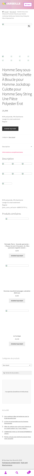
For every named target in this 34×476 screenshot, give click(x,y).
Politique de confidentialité (11, 463)
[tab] (17, 147)
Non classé (13, 12)
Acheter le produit (10, 129)
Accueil (6, 12)
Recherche (17, 473)
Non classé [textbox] (16, 365)
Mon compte (5, 473)
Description (6, 147)
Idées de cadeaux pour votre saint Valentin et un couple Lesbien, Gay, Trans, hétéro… (17, 427)
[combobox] (17, 365)
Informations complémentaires (12, 152)
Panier (26, 471)
